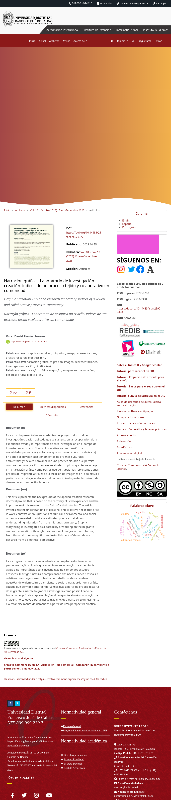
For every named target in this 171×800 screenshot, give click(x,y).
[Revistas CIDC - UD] (111, 41)
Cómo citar (53, 415)
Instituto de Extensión (97, 30)
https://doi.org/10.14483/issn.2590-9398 (139, 310)
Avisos (66, 40)
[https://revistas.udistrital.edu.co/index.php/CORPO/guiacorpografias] (138, 244)
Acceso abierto (126, 435)
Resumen (19, 407)
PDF (15, 392)
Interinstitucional (127, 30)
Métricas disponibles (53, 407)
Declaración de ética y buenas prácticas (142, 429)
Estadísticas (124, 447)
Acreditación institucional (62, 30)
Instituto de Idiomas (155, 30)
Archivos (54, 40)
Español (127, 224)
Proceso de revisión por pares (136, 423)
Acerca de (79, 40)
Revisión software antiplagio (135, 411)
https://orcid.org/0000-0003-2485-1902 (29, 341)
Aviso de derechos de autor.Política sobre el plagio (139, 403)
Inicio (32, 40)
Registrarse (144, 40)
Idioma (121, 40)
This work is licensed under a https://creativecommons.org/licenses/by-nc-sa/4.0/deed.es (55, 679)
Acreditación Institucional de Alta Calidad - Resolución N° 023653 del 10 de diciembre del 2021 (32, 765)
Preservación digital (129, 453)
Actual (42, 40)
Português (129, 227)
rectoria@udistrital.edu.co (127, 734)
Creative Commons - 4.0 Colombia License (138, 467)
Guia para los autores (130, 417)
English (126, 220)
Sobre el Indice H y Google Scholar (139, 365)
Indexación (124, 441)
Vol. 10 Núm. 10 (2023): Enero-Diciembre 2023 (57, 210)
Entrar (158, 40)
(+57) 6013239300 (127, 770)
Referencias (86, 407)
